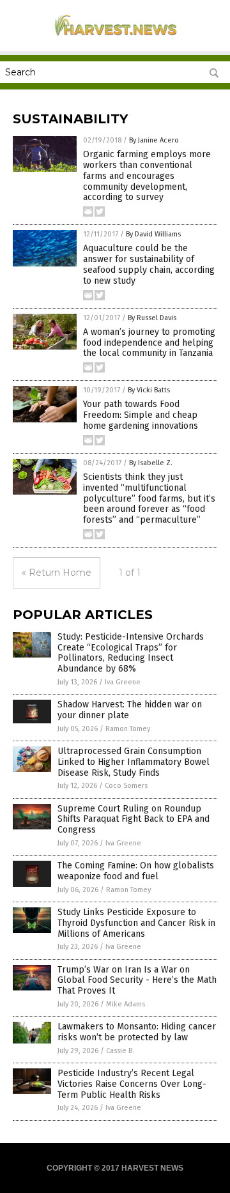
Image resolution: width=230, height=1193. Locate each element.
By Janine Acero (154, 140)
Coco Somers (126, 785)
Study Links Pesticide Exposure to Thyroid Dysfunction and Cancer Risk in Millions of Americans (136, 923)
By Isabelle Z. (150, 463)
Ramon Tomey (127, 729)
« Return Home (56, 572)
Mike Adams (125, 1004)
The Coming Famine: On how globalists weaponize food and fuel (135, 871)
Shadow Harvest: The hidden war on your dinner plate (129, 710)
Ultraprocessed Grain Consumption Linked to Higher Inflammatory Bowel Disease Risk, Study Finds (133, 762)
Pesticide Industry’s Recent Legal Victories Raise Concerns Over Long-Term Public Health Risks (131, 1084)
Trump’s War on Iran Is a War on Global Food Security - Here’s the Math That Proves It (137, 980)
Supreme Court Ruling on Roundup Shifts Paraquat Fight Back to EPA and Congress (133, 819)
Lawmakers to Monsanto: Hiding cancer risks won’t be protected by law (136, 1032)
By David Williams (153, 234)
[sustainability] (115, 37)
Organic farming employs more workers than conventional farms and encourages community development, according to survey (147, 176)
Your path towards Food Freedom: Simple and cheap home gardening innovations (140, 415)
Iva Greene (123, 682)
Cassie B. (120, 1051)
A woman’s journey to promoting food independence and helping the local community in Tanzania (149, 343)
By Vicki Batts (149, 390)
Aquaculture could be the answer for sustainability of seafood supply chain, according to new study (149, 264)
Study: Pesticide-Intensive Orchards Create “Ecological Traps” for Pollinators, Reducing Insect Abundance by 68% (130, 652)
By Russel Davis (152, 318)
